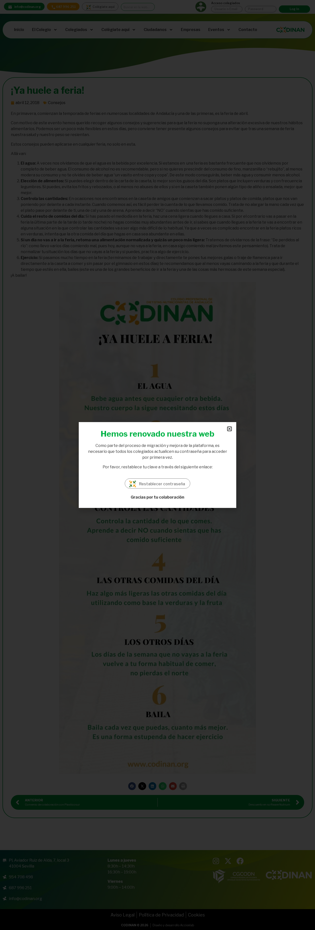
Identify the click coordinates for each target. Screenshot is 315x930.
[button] (229, 429)
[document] (157, 465)
